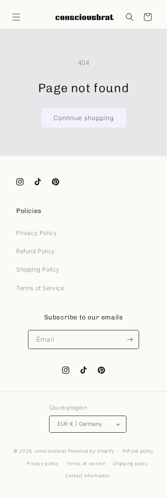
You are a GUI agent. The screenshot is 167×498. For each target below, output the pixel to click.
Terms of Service (40, 288)
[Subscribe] (130, 339)
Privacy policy (43, 463)
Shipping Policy (38, 269)
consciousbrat (50, 451)
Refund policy (138, 451)
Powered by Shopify (91, 451)
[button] (16, 17)
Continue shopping (84, 118)
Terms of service (85, 463)
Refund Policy (35, 251)
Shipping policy (130, 463)
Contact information (87, 476)
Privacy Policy (36, 232)
